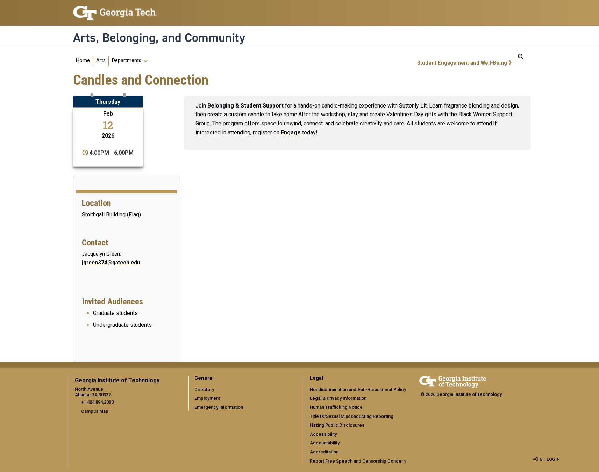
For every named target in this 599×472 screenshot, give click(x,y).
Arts (101, 61)
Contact (95, 242)
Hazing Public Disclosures (337, 425)
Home (83, 61)
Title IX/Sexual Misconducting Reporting (351, 416)
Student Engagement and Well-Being (462, 63)
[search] (520, 61)
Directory (204, 389)
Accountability (325, 442)
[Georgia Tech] (452, 380)
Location (96, 203)
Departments (126, 61)
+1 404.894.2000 (97, 402)
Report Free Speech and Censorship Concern (358, 461)
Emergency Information (218, 407)
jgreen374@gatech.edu (111, 262)
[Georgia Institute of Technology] (115, 10)
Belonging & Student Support (245, 105)
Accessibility (323, 434)
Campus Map (94, 411)
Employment (207, 398)
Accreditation (324, 452)
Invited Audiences (112, 301)
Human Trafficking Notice (336, 407)
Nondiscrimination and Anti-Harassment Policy (358, 389)
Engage (291, 132)
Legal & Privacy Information (338, 398)
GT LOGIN (550, 459)
